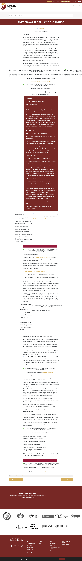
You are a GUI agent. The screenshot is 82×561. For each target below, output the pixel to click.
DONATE (49, 1)
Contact (58, 1)
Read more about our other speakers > (43, 218)
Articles (16, 475)
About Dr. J (29, 541)
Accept (62, 559)
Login (80, 1)
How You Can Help (66, 547)
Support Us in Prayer (66, 551)
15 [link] (27, 131)
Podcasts (52, 550)
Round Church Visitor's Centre (44, 257)
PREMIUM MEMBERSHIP (66, 1)
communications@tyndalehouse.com (43, 471)
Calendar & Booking (31, 543)
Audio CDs (52, 545)
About (54, 1)
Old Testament (22, 475)
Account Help (74, 1)
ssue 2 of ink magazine (48, 372)
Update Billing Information (30, 550)
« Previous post (15, 479)
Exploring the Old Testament (37, 81)
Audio (51, 541)
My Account (29, 545)
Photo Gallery (53, 543)
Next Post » (67, 479)
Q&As (40, 543)
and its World (48, 81)
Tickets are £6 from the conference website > (35, 271)
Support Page (65, 549)
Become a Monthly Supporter (66, 545)
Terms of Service (31, 552)
